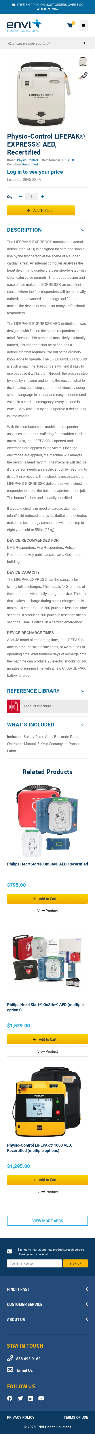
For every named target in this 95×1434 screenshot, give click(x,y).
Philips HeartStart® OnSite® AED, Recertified (47, 864)
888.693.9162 (49, 9)
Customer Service (24, 1304)
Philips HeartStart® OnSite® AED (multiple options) (45, 1007)
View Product (47, 910)
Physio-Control (27, 160)
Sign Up (76, 1263)
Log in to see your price (35, 171)
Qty (9, 196)
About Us (16, 1319)
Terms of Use (76, 1417)
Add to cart (42, 210)
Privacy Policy (20, 1417)
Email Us (24, 1370)
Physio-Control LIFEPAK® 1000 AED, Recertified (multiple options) (39, 1147)
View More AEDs (47, 1220)
